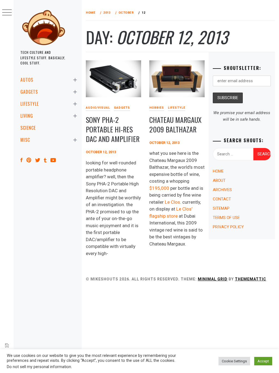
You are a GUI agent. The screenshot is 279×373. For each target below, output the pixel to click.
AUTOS (26, 79)
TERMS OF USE (226, 217)
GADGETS (29, 91)
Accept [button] (263, 361)
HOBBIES (156, 107)
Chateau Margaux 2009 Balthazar (175, 124)
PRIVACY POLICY (228, 226)
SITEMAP (221, 208)
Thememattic (250, 279)
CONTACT (222, 199)
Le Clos (172, 202)
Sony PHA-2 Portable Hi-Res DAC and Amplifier (113, 129)
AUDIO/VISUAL (98, 107)
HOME (218, 171)
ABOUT (219, 180)
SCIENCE (28, 128)
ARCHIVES (222, 189)
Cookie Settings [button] (234, 361)
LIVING (26, 116)
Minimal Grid (213, 279)
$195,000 (159, 188)
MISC (25, 140)
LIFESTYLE (29, 103)
